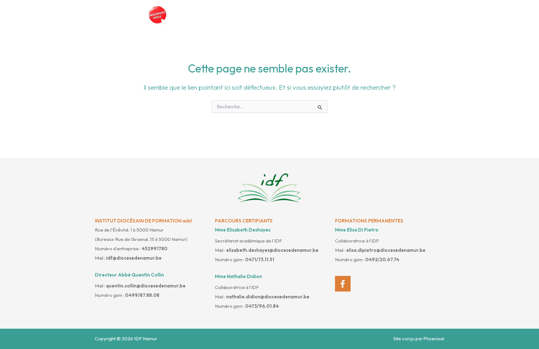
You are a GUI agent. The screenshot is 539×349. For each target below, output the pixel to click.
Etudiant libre (318, 15)
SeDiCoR (358, 15)
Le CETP (242, 15)
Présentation (202, 15)
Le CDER (277, 15)
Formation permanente (410, 15)
